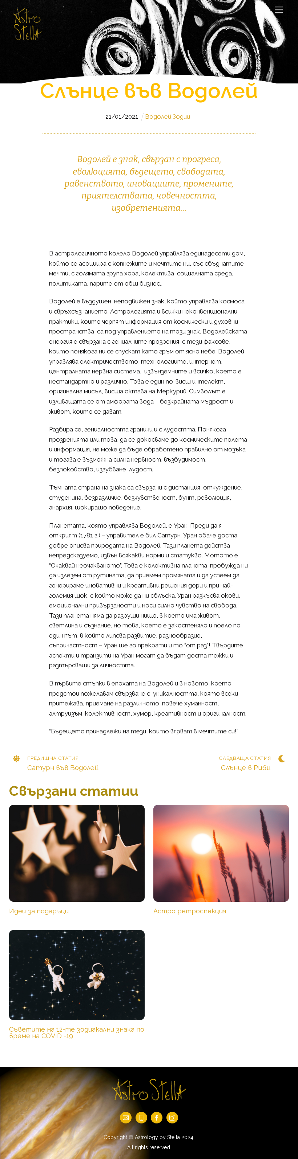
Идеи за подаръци (39, 911)
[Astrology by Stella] (27, 38)
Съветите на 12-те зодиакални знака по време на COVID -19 (76, 1032)
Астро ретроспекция (189, 911)
